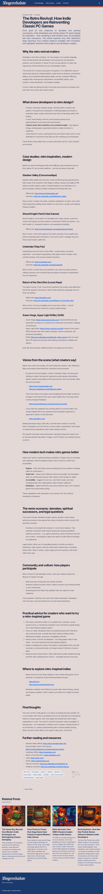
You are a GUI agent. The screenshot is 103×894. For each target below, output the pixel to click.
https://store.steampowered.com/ (41, 685)
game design (39, 777)
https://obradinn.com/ (43, 298)
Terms (3, 882)
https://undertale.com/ (43, 262)
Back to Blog (28, 789)
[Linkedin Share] (76, 774)
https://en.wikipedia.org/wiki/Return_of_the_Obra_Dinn (54, 301)
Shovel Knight (27, 775)
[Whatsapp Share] (79, 774)
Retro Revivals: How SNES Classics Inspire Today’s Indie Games (62, 832)
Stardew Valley (37, 775)
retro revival (26, 772)
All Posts (65, 3)
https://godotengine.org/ (40, 761)
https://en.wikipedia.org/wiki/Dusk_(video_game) (49, 337)
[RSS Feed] (99, 3)
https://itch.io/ (34, 682)
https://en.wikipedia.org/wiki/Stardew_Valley (50, 196)
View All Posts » (6, 802)
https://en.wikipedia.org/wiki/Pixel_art (54, 764)
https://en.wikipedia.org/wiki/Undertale (48, 265)
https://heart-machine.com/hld (51, 329)
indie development (28, 777)
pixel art (43, 772)
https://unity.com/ (37, 758)
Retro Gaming (50, 3)
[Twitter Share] (78, 772)
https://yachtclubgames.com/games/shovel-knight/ (54, 229)
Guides (59, 3)
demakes (57, 772)
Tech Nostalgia (39, 3)
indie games (35, 772)
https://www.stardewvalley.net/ (46, 193)
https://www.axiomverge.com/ (47, 320)
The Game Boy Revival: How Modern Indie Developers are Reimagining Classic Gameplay (12, 834)
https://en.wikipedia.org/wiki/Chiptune (55, 767)
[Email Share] (73, 777)
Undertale (46, 775)
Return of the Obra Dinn (57, 775)
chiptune (50, 772)
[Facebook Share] (73, 774)
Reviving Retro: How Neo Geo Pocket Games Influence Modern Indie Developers (89, 833)
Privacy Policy (9, 882)
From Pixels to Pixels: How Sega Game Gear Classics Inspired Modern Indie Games (38, 833)
